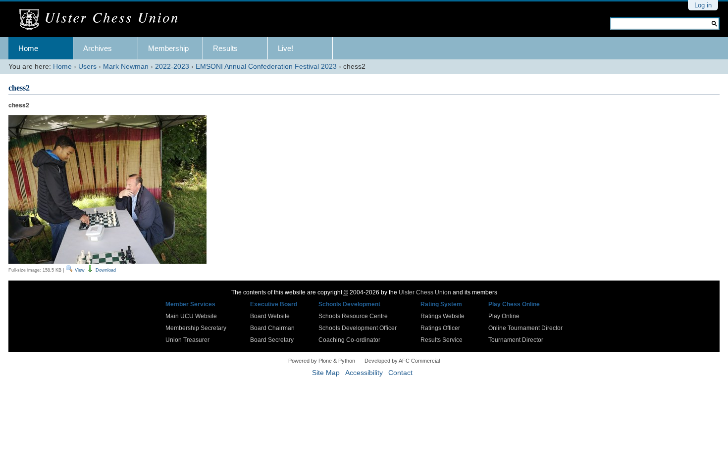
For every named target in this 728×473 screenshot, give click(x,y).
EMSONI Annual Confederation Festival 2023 (266, 66)
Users (87, 66)
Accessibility (364, 373)
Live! (285, 48)
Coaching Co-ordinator (349, 339)
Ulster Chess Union (425, 292)
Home (28, 48)
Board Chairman (272, 328)
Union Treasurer (187, 339)
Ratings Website (442, 316)
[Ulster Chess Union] (102, 19)
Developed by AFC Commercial (402, 361)
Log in (703, 5)
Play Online (504, 316)
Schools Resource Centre (353, 316)
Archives (97, 48)
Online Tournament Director (525, 328)
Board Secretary (272, 339)
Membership (168, 48)
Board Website (270, 316)
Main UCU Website (191, 316)
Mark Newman (126, 66)
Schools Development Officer (357, 328)
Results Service (441, 339)
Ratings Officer (440, 328)
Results (225, 48)
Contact (400, 373)
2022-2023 (172, 66)
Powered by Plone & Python (321, 361)
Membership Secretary (195, 328)
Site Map (326, 373)
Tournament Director (515, 339)
